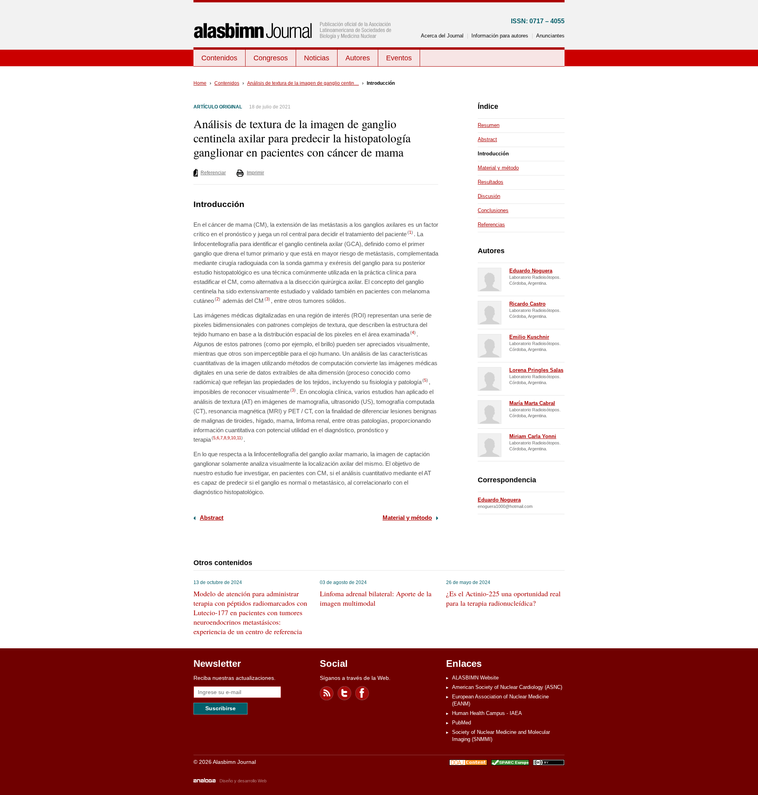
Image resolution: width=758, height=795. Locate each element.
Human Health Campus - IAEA (487, 713)
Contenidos (219, 58)
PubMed (461, 723)
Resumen (488, 125)
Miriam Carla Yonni (532, 436)
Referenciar (213, 172)
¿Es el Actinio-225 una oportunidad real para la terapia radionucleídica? (503, 598)
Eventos (399, 58)
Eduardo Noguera (530, 271)
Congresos (270, 58)
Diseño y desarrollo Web (243, 780)
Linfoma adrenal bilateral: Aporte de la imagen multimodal (376, 598)
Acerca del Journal (442, 36)
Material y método (407, 517)
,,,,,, (227, 437)
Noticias (316, 58)
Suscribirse (220, 708)
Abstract (211, 517)
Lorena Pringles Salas (536, 370)
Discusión (489, 196)
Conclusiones (493, 210)
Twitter (345, 693)
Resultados (490, 182)
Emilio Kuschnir (529, 337)
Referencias (491, 225)
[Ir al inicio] (294, 46)
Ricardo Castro (527, 304)
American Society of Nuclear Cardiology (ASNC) (507, 687)
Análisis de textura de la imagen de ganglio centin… (303, 83)
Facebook (362, 693)
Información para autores (499, 36)
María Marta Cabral (532, 403)
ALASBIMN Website (475, 678)
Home (199, 83)
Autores (357, 58)
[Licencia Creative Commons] (549, 763)
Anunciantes (550, 36)
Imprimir (255, 172)
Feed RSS (327, 693)
